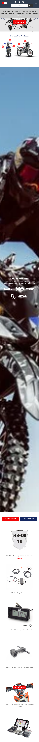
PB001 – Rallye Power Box (19, 593)
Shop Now (19, 22)
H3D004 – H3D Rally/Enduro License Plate (19, 555)
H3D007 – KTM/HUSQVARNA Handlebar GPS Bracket (19, 705)
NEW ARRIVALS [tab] (29, 519)
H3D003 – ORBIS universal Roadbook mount (19, 667)
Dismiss (19, 15)
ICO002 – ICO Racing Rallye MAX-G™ (19, 630)
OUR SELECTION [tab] (10, 518)
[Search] (30, 5)
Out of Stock (19, 687)
